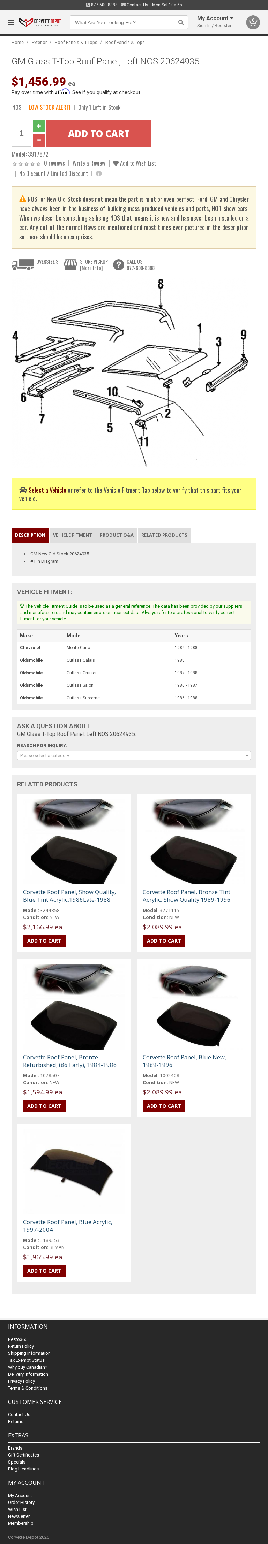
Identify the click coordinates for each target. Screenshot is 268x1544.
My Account (20, 1495)
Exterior (39, 42)
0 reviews (54, 163)
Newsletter (19, 1516)
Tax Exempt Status (26, 1360)
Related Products (164, 535)
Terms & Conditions (27, 1388)
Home (18, 42)
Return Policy (21, 1346)
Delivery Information (28, 1374)
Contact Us (137, 4)
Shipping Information (29, 1353)
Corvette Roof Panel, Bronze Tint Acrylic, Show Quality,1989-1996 (187, 896)
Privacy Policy (21, 1381)
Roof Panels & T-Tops (76, 42)
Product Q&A (117, 535)
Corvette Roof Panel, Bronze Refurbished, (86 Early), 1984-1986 (70, 1061)
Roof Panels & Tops (125, 42)
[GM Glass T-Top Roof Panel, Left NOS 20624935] (130, 372)
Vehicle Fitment (72, 535)
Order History (21, 1502)
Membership (21, 1523)
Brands (15, 1448)
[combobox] (134, 755)
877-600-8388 (104, 4)
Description (30, 535)
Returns (15, 1421)
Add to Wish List (137, 163)
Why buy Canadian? (27, 1367)
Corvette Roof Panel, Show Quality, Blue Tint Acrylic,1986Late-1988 (69, 896)
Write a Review (89, 163)
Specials (16, 1462)
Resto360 (17, 1339)
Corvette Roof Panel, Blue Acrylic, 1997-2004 (67, 1226)
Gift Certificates (23, 1455)
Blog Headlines (23, 1469)
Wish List (17, 1509)
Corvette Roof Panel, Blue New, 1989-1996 (184, 1061)
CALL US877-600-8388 (141, 264)
